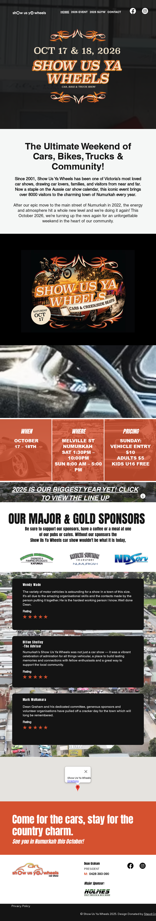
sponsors (71, 529)
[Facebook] (133, 11)
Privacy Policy (21, 906)
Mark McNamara (34, 699)
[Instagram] (145, 11)
